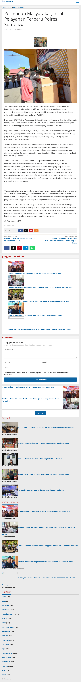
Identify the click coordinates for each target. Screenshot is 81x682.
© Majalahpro (6, 679)
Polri (3, 670)
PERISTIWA (6, 662)
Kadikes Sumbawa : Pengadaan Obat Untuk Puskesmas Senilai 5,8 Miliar (35, 315)
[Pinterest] (31, 230)
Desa (4, 601)
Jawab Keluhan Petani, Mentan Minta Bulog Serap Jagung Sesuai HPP (34, 273)
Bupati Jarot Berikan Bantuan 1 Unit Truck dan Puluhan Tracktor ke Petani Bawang (40, 329)
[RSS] (36, 230)
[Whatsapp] (32, 248)
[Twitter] (26, 230)
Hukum (4, 618)
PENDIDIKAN (6, 657)
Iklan (4, 623)
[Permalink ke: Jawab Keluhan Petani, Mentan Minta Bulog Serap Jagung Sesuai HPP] (16, 266)
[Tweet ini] (13, 248)
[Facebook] (20, 230)
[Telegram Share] (25, 248)
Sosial (4, 675)
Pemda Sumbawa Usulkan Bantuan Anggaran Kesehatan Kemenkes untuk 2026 (38, 301)
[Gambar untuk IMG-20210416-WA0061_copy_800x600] (40, 42)
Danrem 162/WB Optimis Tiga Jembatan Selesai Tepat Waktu (19, 238)
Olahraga (5, 644)
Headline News (7, 614)
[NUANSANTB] (7, 1)
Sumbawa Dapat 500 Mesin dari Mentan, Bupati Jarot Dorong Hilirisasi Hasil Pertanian (40, 287)
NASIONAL (6, 640)
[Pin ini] (19, 248)
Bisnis (4, 597)
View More (41, 413)
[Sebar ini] (6, 248)
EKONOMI (5, 605)
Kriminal (5, 636)
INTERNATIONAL (8, 627)
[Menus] (77, 2)
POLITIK (5, 666)
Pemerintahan (7, 653)
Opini (4, 649)
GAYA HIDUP (6, 610)
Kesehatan (6, 631)
